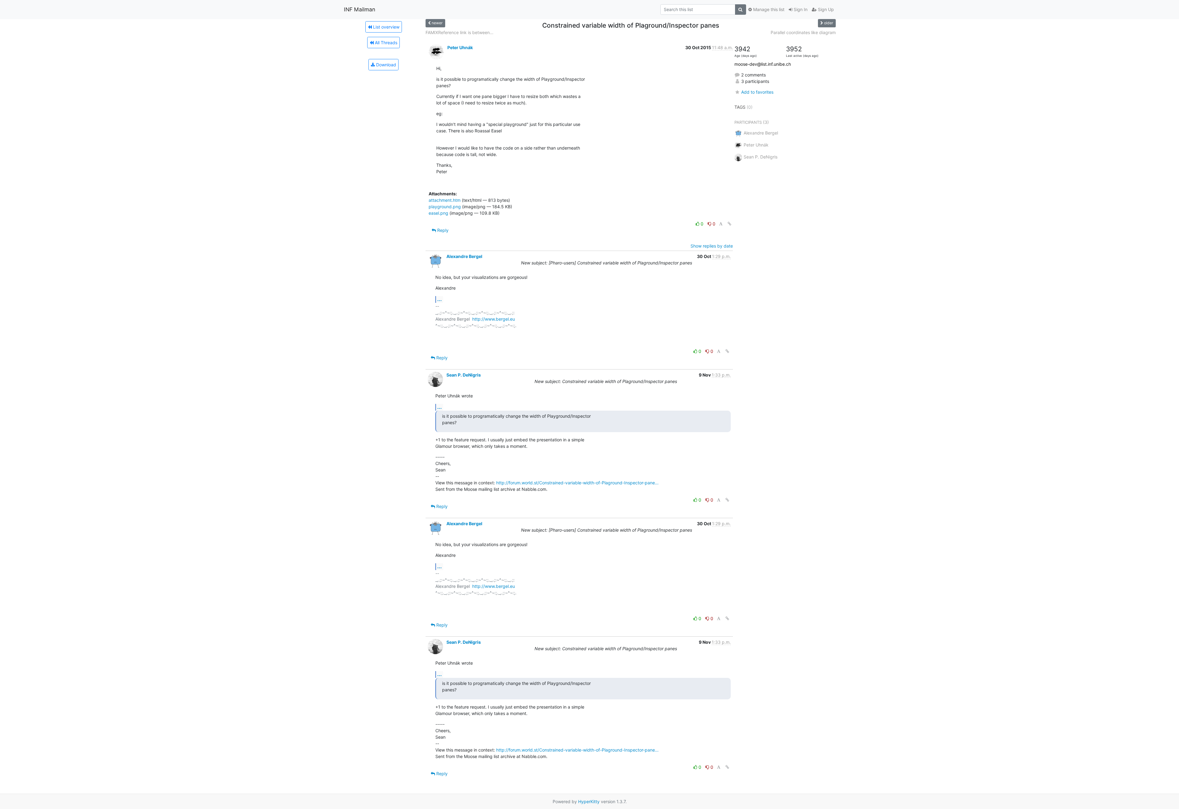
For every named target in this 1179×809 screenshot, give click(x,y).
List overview (385, 26)
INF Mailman (359, 9)
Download (385, 64)
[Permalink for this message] (729, 224)
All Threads (385, 42)
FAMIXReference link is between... (459, 32)
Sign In (799, 9)
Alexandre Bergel (464, 256)
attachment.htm (445, 200)
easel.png (438, 213)
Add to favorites (757, 92)
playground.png (445, 206)
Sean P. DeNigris (463, 374)
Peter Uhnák (460, 47)
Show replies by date (712, 245)
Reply (442, 230)
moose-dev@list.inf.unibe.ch (762, 64)
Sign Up (825, 9)
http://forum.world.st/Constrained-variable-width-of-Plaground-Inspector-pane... (577, 482)
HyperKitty (589, 801)
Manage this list (768, 9)
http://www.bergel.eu (493, 319)
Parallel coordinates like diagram (803, 32)
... (439, 299)
